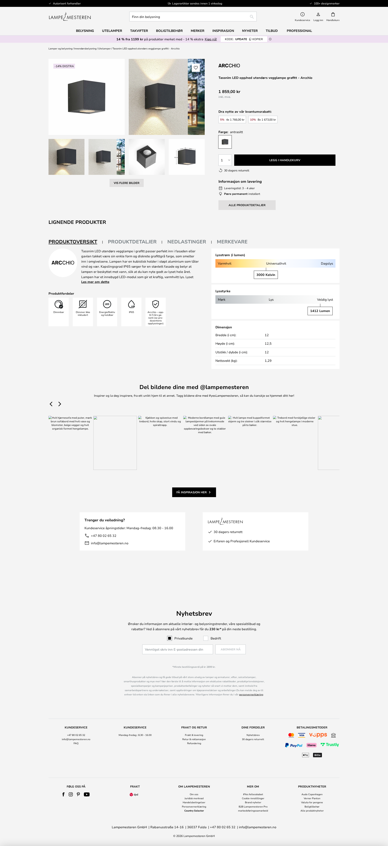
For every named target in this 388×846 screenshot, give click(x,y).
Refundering (194, 743)
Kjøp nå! (211, 39)
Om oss (194, 794)
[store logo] (69, 16)
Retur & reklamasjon (194, 739)
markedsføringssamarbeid (253, 810)
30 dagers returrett (253, 739)
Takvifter (139, 30)
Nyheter (250, 30)
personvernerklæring (251, 694)
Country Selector (194, 810)
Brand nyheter (253, 802)
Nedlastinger (186, 241)
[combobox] (193, 16)
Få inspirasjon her (191, 492)
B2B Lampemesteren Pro (253, 806)
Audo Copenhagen (312, 794)
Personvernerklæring (194, 806)
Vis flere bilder (126, 183)
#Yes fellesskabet (253, 794)
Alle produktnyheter (312, 810)
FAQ (76, 743)
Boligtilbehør (312, 806)
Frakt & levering (194, 734)
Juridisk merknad (194, 798)
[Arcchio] (238, 65)
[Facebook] (63, 794)
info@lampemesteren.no (109, 543)
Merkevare (232, 241)
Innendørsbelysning (85, 48)
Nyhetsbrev (253, 734)
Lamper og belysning (60, 48)
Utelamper (104, 48)
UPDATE (244, 39)
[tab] (75, 241)
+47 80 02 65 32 (103, 535)
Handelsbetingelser (194, 802)
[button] (66, 157)
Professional (299, 30)
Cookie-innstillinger (253, 798)
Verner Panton (312, 798)
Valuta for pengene (312, 802)
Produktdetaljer (132, 241)
